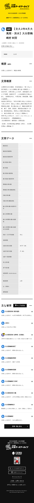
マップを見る (21, 305)
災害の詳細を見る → (7, 46)
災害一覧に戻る (17, 426)
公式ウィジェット (18, 472)
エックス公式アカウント (18, 468)
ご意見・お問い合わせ (17, 481)
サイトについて (17, 476)
